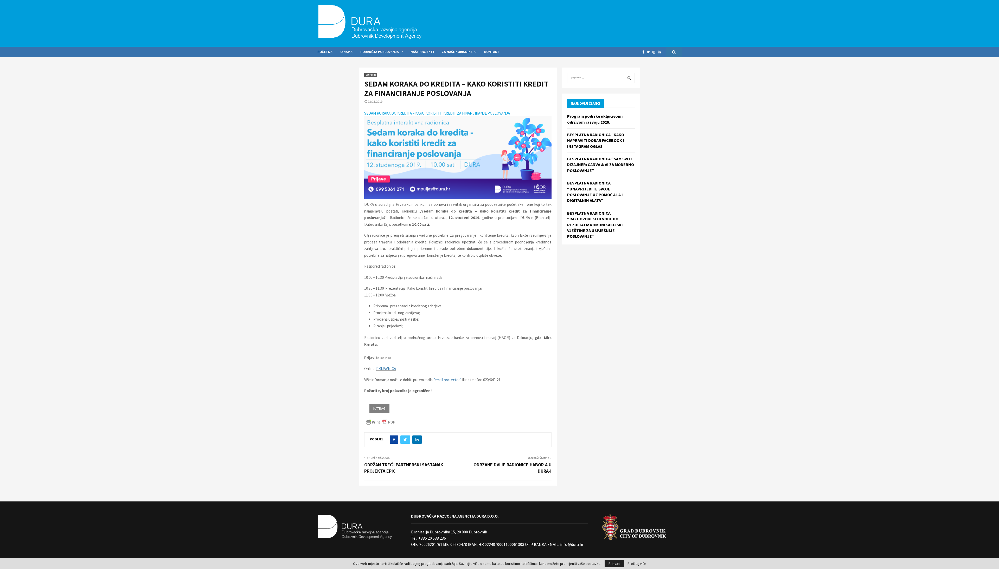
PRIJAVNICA (386, 368)
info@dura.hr (571, 544)
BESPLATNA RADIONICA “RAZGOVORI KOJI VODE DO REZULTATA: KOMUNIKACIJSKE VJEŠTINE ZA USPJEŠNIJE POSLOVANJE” (595, 224)
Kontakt (491, 52)
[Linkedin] (660, 52)
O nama (346, 52)
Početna (324, 52)
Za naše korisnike (457, 52)
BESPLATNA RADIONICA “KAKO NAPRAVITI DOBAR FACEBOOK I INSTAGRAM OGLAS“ (595, 140)
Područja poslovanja (379, 52)
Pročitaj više (636, 563)
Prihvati (614, 563)
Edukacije (371, 74)
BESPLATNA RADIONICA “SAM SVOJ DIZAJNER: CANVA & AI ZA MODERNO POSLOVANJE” (600, 164)
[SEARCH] (629, 78)
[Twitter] (649, 52)
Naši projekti (422, 52)
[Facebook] (644, 52)
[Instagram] (655, 52)
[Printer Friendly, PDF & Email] (380, 421)
